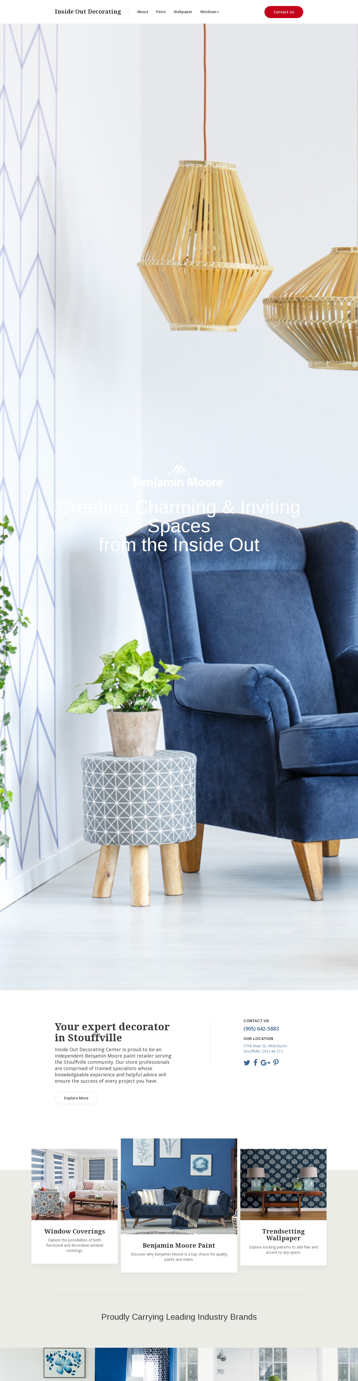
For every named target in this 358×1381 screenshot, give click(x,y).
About (142, 11)
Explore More (76, 1097)
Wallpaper (183, 11)
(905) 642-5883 (261, 1028)
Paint (161, 11)
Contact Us (284, 11)
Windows (208, 11)
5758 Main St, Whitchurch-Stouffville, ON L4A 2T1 (265, 1048)
